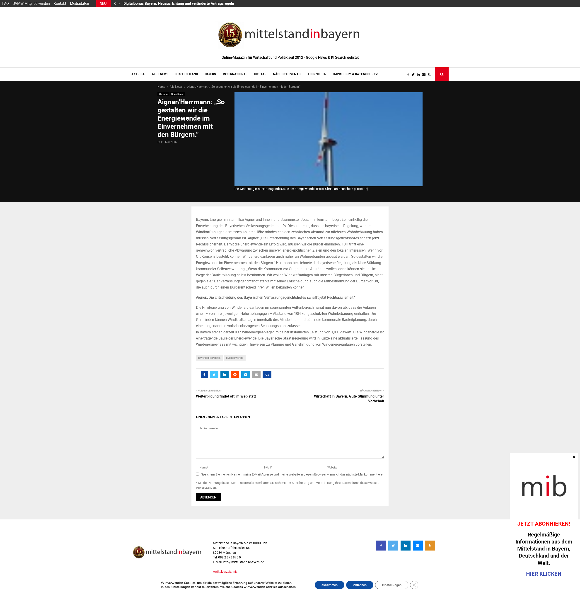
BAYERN (210, 74)
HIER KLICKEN (543, 573)
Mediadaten (79, 3)
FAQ (5, 3)
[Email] (425, 74)
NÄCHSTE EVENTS (287, 74)
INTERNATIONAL (235, 74)
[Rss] (430, 74)
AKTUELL (138, 74)
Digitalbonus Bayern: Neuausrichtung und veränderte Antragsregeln (179, 3)
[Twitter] (414, 74)
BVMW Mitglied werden (31, 3)
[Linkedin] (419, 74)
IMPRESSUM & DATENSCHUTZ (355, 74)
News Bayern (177, 94)
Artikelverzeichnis (225, 571)
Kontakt (60, 3)
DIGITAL (260, 74)
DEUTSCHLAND (186, 74)
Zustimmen (329, 585)
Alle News (160, 74)
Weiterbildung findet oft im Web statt (226, 396)
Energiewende (234, 357)
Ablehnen (360, 585)
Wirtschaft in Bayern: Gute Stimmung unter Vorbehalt (349, 398)
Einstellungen (180, 587)
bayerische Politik (209, 357)
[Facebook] (409, 74)
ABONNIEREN (316, 74)
